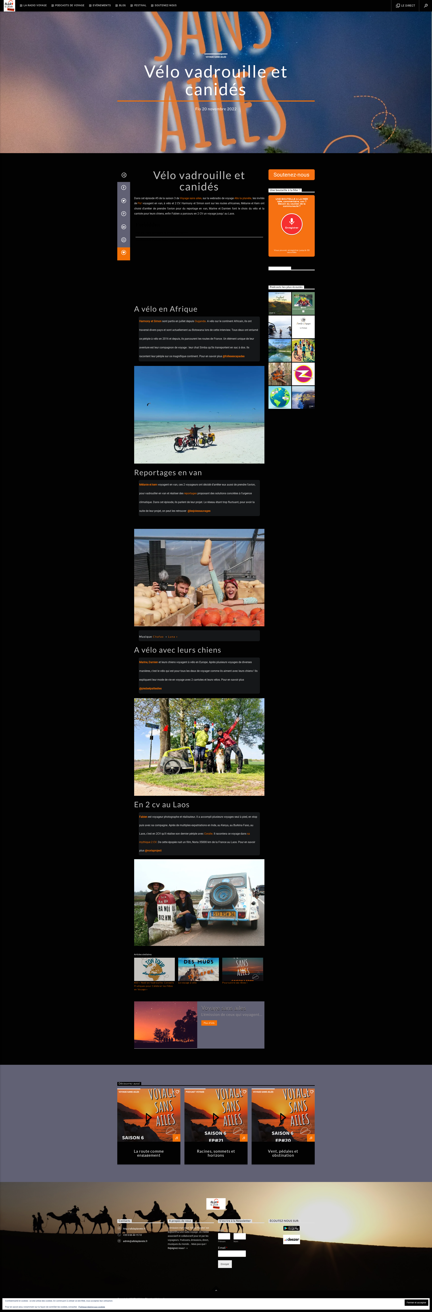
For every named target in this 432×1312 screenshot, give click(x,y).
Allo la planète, (243, 198)
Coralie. (208, 833)
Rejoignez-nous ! (176, 1248)
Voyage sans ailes (216, 57)
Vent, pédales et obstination (283, 1153)
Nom (222, 1230)
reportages (190, 493)
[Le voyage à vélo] (198, 969)
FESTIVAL (140, 5)
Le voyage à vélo (187, 982)
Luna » (172, 636)
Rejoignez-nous (280, 268)
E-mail (222, 1247)
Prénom (221, 1241)
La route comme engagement (149, 1153)
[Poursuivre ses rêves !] (242, 969)
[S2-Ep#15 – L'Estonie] (279, 397)
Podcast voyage (195, 1092)
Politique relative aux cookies (91, 1307)
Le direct (407, 5)
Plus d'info (209, 1023)
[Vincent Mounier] (279, 374)
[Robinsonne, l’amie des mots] (303, 374)
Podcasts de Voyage (70, 5)
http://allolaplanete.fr (134, 1228)
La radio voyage (35, 5)
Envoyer (225, 1264)
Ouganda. (200, 321)
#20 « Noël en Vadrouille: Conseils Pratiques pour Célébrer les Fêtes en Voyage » (154, 986)
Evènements (102, 5)
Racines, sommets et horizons (216, 1153)
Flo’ (140, 203)
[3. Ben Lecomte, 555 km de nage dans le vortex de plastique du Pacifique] (279, 327)
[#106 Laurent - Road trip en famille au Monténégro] (303, 303)
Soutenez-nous (166, 5)
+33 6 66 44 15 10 (132, 1235)
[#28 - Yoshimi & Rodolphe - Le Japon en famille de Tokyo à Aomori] (303, 327)
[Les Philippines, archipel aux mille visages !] (279, 303)
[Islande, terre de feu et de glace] (303, 397)
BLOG (122, 5)
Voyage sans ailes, (191, 198)
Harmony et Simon (150, 321)
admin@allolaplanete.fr (135, 1241)
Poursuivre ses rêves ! (235, 982)
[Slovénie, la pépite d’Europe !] (279, 350)
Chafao (158, 636)
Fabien (143, 816)
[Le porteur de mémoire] (303, 350)
